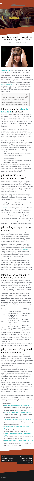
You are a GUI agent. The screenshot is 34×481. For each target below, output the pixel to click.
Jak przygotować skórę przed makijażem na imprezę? (15, 104)
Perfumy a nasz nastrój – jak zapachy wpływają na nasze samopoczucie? (8, 458)
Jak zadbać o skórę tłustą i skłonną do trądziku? (17, 412)
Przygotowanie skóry (6, 84)
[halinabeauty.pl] (17, 17)
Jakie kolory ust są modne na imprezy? (12, 101)
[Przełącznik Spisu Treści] (26, 95)
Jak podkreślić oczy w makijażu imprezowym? (13, 99)
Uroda (25, 42)
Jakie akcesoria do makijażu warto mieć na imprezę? (15, 102)
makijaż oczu (6, 207)
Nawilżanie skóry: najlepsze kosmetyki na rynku (17, 405)
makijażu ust (25, 249)
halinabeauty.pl (19, 42)
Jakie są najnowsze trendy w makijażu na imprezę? (15, 97)
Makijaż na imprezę (6, 70)
